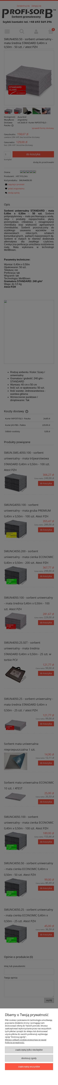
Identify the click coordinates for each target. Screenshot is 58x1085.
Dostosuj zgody (29, 1058)
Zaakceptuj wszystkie (29, 1066)
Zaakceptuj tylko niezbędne (29, 1049)
